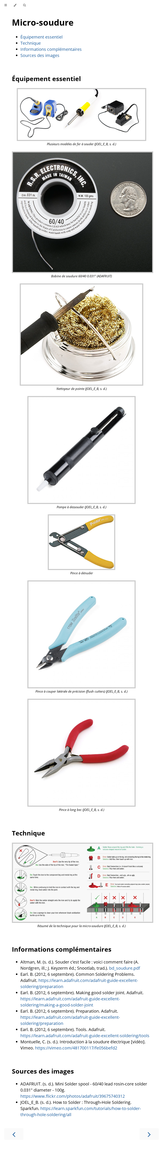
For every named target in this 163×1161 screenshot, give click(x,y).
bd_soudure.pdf (124, 968)
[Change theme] (15, 5)
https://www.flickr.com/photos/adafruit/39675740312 (72, 1096)
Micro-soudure (43, 22)
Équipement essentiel (41, 37)
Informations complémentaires (51, 49)
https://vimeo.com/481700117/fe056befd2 (76, 1048)
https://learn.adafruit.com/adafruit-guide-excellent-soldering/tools (84, 1035)
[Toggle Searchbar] (24, 5)
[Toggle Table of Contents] (5, 5)
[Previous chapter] (13, 1134)
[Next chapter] (149, 1134)
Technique (30, 43)
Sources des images (39, 55)
